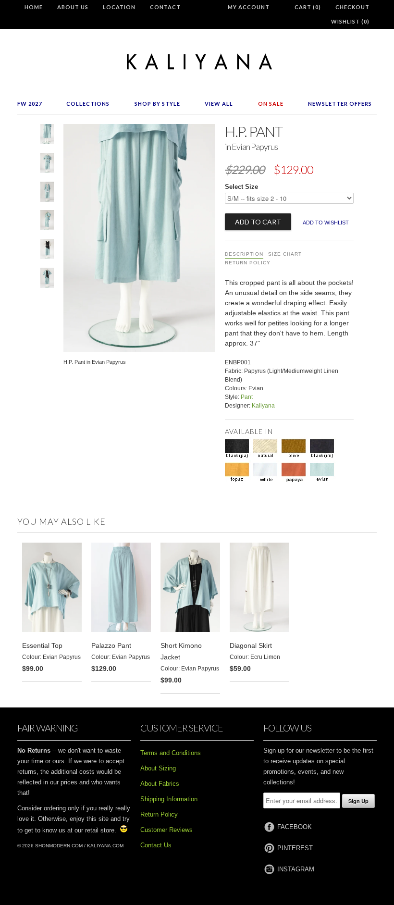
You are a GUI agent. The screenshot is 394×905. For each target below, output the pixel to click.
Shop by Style (157, 103)
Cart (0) (308, 7)
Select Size (241, 186)
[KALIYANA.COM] (197, 62)
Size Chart (285, 254)
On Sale (270, 103)
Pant (247, 397)
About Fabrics (159, 783)
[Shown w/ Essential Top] (47, 165)
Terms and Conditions (170, 752)
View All (219, 103)
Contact (165, 7)
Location (119, 7)
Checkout (352, 7)
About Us (72, 7)
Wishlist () (350, 21)
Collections (88, 103)
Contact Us (156, 845)
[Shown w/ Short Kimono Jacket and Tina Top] (47, 280)
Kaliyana (263, 405)
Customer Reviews (166, 829)
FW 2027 (29, 103)
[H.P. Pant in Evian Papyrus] (47, 136)
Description (244, 254)
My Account (249, 7)
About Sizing (158, 768)
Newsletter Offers (340, 103)
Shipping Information (168, 799)
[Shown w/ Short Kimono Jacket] (47, 194)
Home (34, 7)
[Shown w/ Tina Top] (47, 251)
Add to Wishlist (326, 222)
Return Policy (248, 262)
